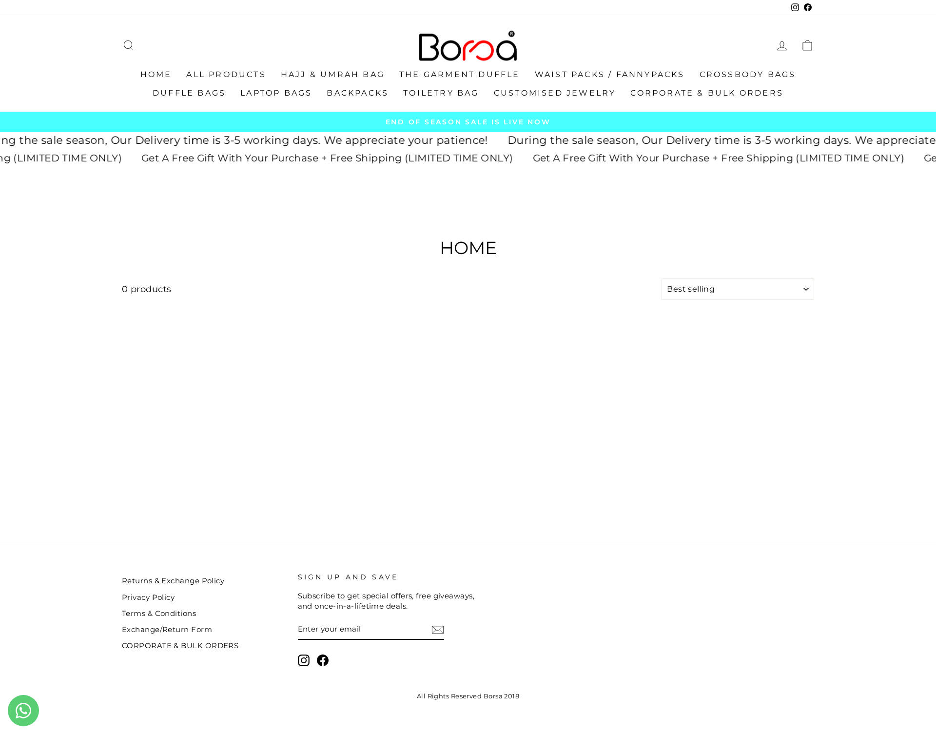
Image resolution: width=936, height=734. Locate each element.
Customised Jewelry (555, 93)
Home (156, 74)
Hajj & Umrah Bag (333, 74)
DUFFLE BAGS (189, 93)
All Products (226, 74)
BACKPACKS (358, 93)
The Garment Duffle (459, 74)
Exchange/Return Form (167, 629)
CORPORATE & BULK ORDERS (706, 93)
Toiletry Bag (441, 93)
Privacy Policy (148, 597)
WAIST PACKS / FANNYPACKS (610, 74)
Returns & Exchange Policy (173, 580)
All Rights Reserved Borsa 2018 (468, 696)
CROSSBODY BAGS (748, 74)
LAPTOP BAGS (276, 93)
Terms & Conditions (159, 613)
